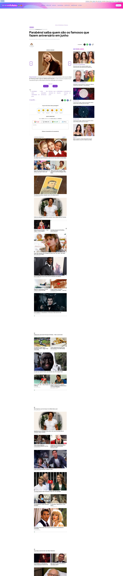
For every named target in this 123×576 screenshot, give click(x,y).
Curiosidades (104, 1)
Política (91, 1)
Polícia (97, 1)
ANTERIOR (46, 86)
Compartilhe (80, 44)
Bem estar (49, 5)
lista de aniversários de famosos (44, 93)
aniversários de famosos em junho (67, 93)
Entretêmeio (87, 1)
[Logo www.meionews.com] (2, 1)
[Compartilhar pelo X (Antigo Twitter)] (85, 44)
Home (56, 25)
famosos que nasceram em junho (52, 93)
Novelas (54, 5)
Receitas (107, 1)
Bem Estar (99, 1)
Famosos (43, 5)
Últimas (80, 5)
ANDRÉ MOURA (74, 5)
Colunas (115, 1)
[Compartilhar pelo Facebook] (90, 44)
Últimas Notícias (119, 1)
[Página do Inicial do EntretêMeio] (10, 5)
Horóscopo (67, 5)
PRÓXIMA (55, 86)
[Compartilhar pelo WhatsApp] (87, 44)
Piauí (110, 1)
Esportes (112, 1)
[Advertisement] (61, 15)
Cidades (94, 1)
